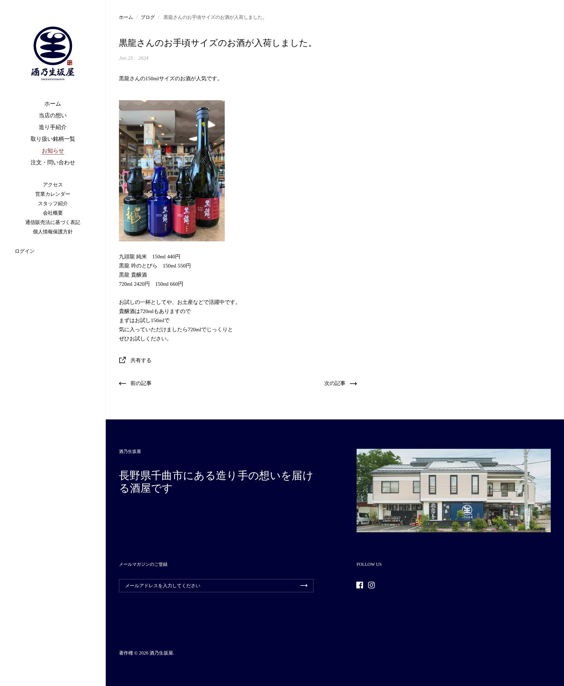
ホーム (126, 17)
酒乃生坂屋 (161, 652)
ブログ (148, 17)
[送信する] (304, 585)
